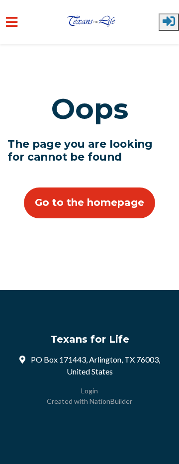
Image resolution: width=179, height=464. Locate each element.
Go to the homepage (89, 202)
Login (89, 390)
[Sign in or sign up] (169, 22)
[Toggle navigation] (11, 22)
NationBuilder (111, 401)
